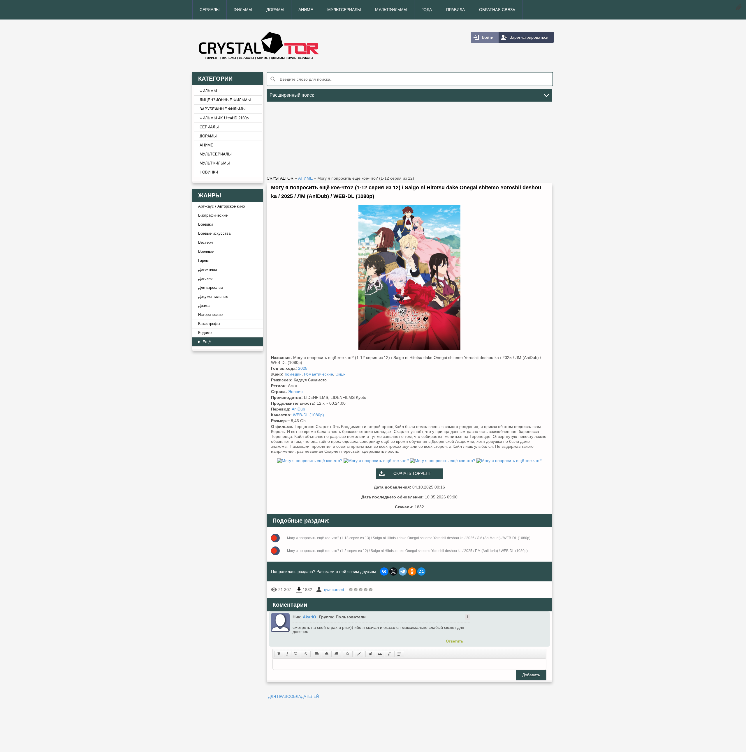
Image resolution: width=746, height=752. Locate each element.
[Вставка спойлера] (399, 654)
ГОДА (426, 9)
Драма (204, 306)
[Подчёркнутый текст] (296, 654)
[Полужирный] (278, 654)
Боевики (205, 224)
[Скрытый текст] (370, 654)
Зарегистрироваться (529, 37)
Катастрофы (209, 324)
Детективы (207, 270)
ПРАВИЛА (455, 9)
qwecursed (334, 589)
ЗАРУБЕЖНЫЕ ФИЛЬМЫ (223, 109)
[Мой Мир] (421, 571)
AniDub (298, 409)
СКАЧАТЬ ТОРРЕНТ (412, 473)
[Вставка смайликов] (348, 654)
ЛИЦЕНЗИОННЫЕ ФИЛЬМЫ (225, 100)
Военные (206, 252)
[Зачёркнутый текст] (306, 654)
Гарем (203, 261)
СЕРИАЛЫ (209, 9)
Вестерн (205, 242)
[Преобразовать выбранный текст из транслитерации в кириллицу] (390, 654)
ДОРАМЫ (275, 9)
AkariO (309, 617)
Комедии (293, 374)
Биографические (213, 215)
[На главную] (282, 45)
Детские (205, 279)
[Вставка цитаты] (380, 654)
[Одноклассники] (412, 571)
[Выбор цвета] (359, 654)
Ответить (454, 641)
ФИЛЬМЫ (243, 9)
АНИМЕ (305, 9)
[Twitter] (393, 571)
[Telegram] (403, 571)
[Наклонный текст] (287, 654)
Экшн (340, 374)
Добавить (531, 675)
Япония (295, 391)
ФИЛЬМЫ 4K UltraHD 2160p (224, 118)
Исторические (210, 315)
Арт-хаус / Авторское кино (221, 206)
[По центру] (327, 654)
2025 (302, 368)
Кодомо (205, 333)
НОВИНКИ (209, 172)
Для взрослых (210, 288)
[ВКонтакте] (384, 571)
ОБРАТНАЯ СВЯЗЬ (497, 9)
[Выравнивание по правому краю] (336, 654)
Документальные (213, 297)
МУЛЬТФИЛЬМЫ (391, 9)
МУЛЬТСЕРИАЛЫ (344, 9)
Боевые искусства (214, 233)
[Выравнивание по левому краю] (317, 654)
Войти (487, 37)
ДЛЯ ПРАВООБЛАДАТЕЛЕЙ (293, 696)
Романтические (318, 374)
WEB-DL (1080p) (308, 415)
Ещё (207, 341)
